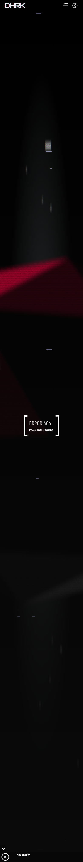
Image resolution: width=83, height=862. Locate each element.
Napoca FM (23, 855)
